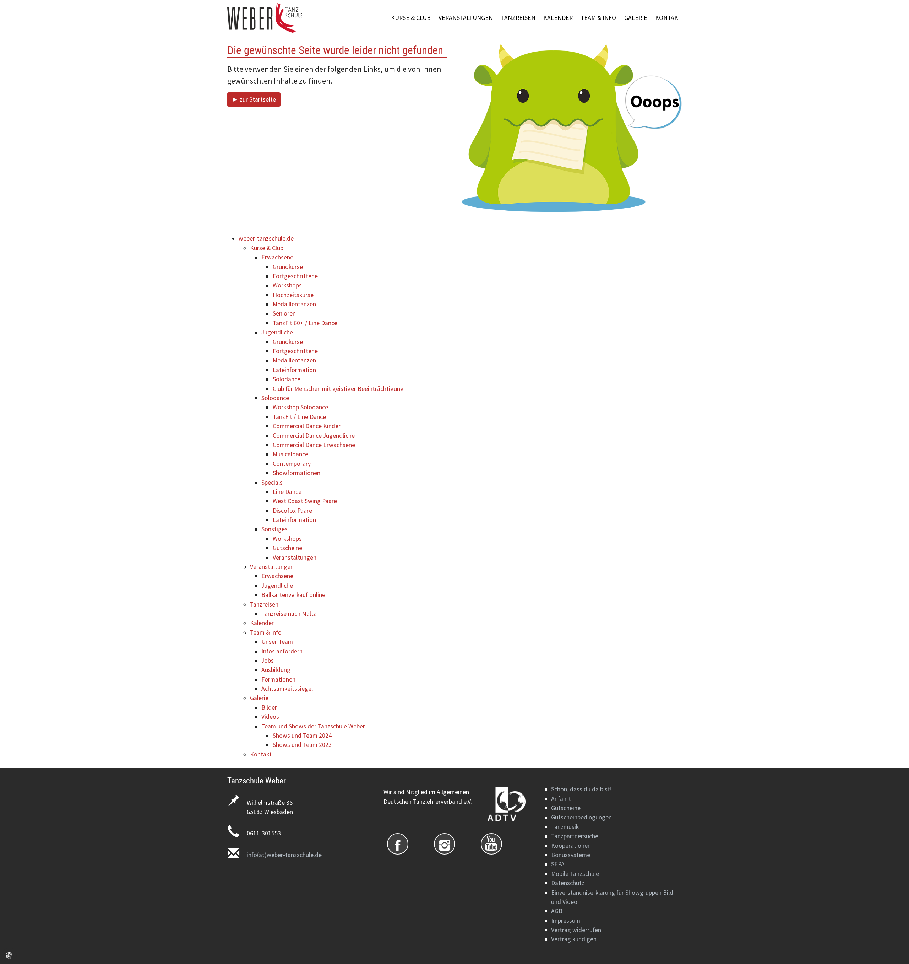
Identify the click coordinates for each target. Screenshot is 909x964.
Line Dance (287, 492)
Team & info (266, 632)
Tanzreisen (264, 604)
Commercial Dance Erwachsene (314, 445)
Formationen (278, 679)
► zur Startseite (254, 99)
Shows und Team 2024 (302, 735)
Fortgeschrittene (295, 276)
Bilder (269, 707)
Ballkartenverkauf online (293, 595)
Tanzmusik (565, 827)
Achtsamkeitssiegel (287, 689)
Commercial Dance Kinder (307, 426)
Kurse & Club (266, 248)
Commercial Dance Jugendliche (314, 436)
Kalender (262, 623)
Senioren (284, 313)
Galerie (259, 698)
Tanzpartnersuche (574, 836)
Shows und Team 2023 (302, 745)
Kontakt (261, 754)
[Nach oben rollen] (892, 947)
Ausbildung (275, 670)
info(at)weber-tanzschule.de (284, 855)
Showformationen (296, 473)
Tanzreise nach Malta (289, 614)
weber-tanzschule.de (266, 238)
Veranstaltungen (294, 557)
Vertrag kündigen (574, 939)
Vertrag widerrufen (576, 930)
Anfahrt (561, 799)
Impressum (565, 921)
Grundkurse (288, 267)
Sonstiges (274, 529)
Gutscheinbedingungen (581, 817)
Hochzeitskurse (293, 295)
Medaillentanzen (294, 304)
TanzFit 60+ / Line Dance (305, 323)
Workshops (287, 285)
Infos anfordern (282, 651)
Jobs (267, 660)
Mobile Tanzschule (575, 874)
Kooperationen (571, 846)
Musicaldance (290, 454)
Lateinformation (294, 370)
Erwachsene (277, 257)
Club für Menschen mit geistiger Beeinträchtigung (338, 389)
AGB (556, 911)
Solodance (286, 379)
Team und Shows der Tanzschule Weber (313, 726)
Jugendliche (277, 332)
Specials (272, 482)
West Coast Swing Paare (305, 501)
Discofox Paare (292, 511)
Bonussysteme (570, 855)
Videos (270, 717)
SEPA (558, 864)
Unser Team (277, 642)
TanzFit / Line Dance (299, 417)
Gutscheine (287, 548)
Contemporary (292, 464)
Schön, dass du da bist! (581, 789)
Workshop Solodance (300, 407)
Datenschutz (567, 883)
